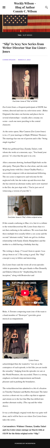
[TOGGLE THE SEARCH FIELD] (46, 7)
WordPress (30, 443)
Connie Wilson (9, 60)
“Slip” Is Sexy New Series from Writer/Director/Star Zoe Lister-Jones (25, 47)
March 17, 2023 (24, 60)
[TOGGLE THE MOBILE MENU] (4, 7)
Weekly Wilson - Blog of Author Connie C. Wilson (25, 7)
